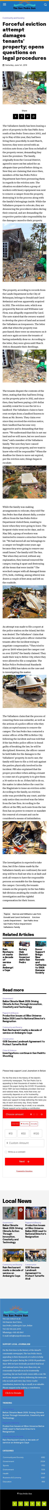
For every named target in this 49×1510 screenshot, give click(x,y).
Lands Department (12, 920)
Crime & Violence (9, 1050)
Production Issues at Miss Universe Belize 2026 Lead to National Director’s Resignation (24, 1019)
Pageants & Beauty (10, 1013)
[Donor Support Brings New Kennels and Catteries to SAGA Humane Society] (40, 944)
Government (8, 998)
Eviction (36, 917)
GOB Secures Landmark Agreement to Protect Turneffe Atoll (34, 1273)
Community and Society (13, 18)
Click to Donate (13, 1393)
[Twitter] (21, 116)
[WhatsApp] (33, 116)
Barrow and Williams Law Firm (27, 914)
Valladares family (12, 927)
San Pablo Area (31, 920)
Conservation (8, 1039)
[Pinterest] (27, 116)
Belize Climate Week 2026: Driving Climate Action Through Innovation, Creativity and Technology (22, 1004)
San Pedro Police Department (18, 923)
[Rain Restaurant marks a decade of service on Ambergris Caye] (8, 944)
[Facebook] (15, 116)
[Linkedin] (26, 1503)
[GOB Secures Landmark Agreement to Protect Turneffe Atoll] (36, 1255)
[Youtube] (44, 1503)
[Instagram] (20, 1503)
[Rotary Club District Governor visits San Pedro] (24, 944)
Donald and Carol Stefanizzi (17, 917)
